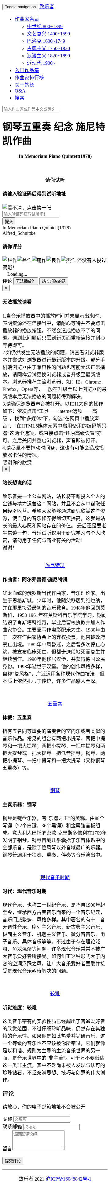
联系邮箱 (12, 1126)
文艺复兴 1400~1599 (48, 33)
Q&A (20, 90)
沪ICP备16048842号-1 (68, 1179)
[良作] (53, 260)
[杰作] (68, 260)
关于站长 (24, 85)
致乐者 (46, 6)
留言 (7, 1148)
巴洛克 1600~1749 (46, 41)
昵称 (7, 1119)
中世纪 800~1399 (45, 26)
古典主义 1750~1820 (48, 48)
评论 (7, 281)
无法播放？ (26, 281)
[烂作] (9, 260)
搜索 (19, 97)
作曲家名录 (27, 19)
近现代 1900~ (41, 63)
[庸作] (39, 260)
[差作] (24, 260)
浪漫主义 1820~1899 (48, 55)
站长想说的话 (54, 281)
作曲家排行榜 (29, 77)
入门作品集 (27, 70)
